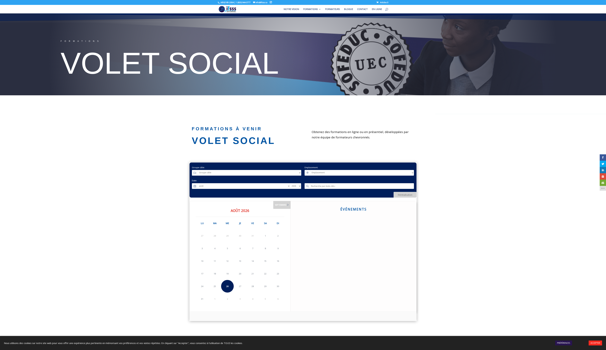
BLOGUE (348, 9)
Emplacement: (311, 167)
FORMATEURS (332, 9)
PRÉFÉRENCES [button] (563, 342)
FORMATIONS (310, 9)
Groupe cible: (198, 167)
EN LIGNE (377, 9)
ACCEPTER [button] (595, 342)
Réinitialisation (405, 194)
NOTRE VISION (291, 9)
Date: (194, 180)
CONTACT (362, 9)
